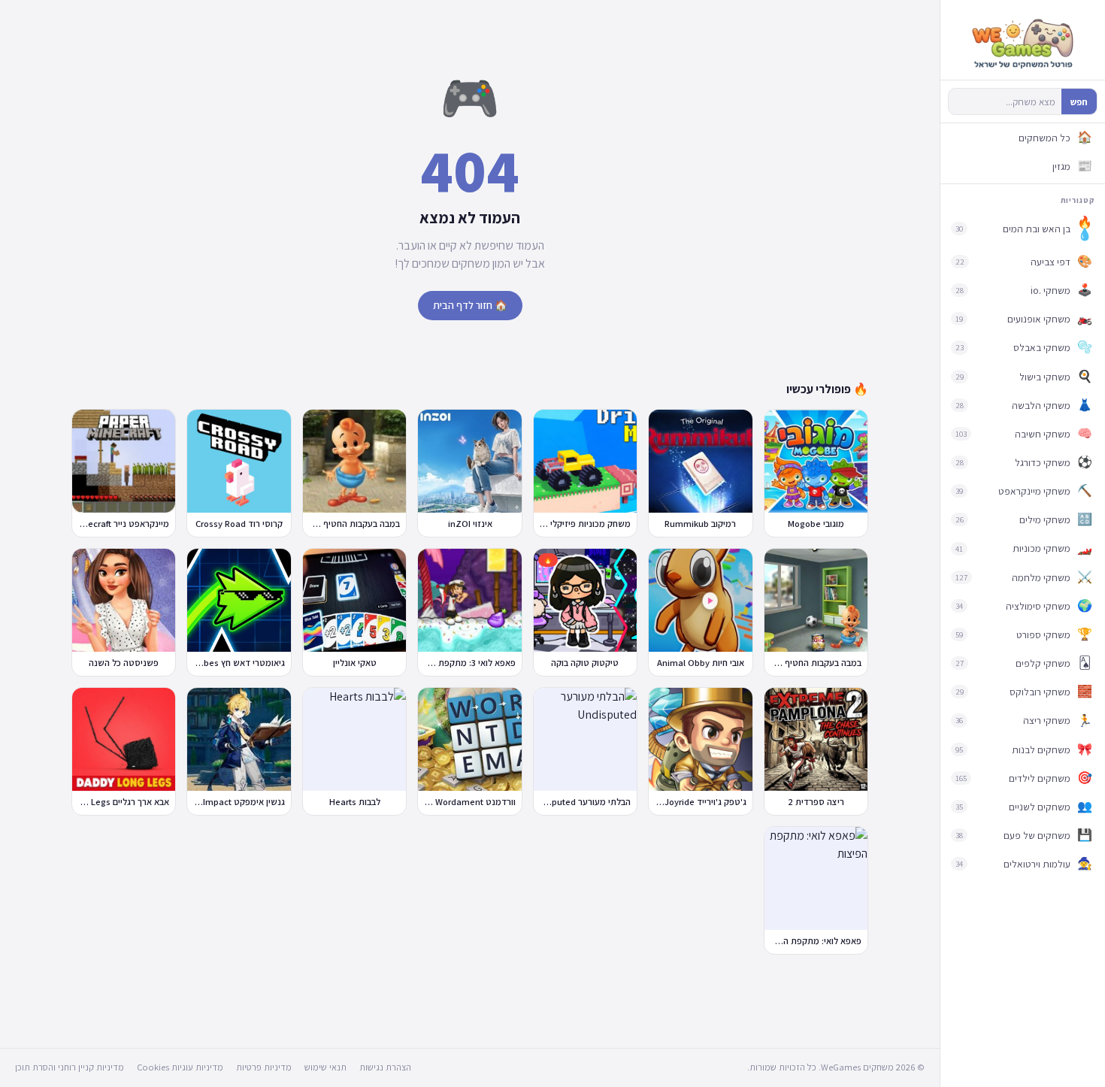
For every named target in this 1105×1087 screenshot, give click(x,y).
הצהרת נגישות (385, 1067)
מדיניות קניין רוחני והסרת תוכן (69, 1067)
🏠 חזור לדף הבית (470, 305)
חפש (1079, 101)
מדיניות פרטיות (264, 1067)
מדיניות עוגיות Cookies (180, 1067)
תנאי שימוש (325, 1067)
